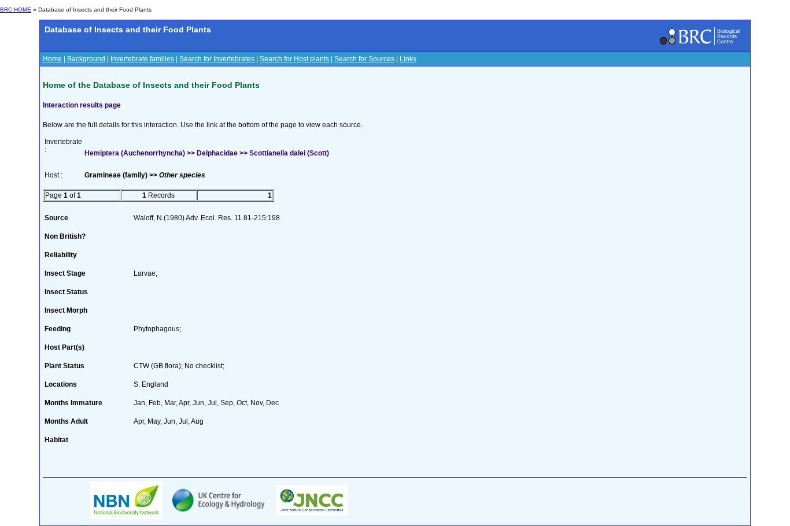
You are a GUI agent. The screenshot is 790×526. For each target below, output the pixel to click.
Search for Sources (364, 59)
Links (408, 59)
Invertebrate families (142, 59)
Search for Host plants (294, 59)
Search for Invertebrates (216, 59)
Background (86, 59)
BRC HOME (15, 9)
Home (52, 59)
